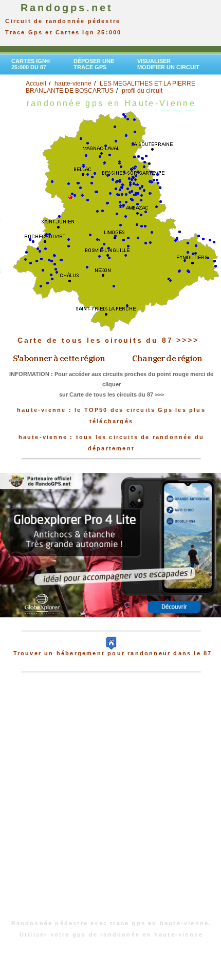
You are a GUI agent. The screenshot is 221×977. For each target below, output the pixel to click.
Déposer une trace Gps (93, 64)
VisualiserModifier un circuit (168, 64)
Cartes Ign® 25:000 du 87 (30, 64)
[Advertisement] (110, 801)
